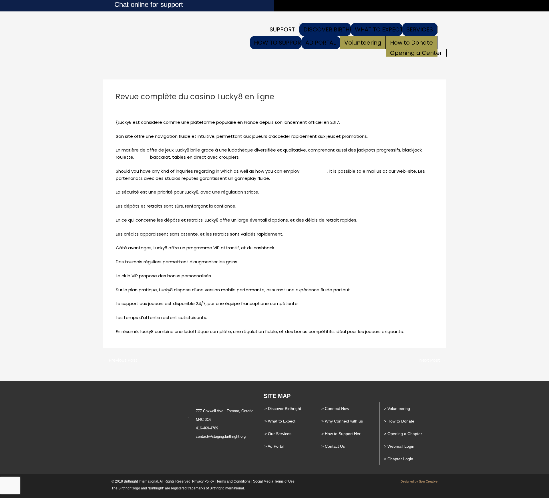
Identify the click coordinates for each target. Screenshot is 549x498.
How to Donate (411, 43)
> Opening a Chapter (403, 433)
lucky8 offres (314, 171)
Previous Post (121, 360)
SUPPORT (282, 29)
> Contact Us (333, 446)
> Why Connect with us (342, 421)
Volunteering (362, 43)
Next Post (432, 360)
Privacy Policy (203, 481)
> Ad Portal (274, 446)
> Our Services (277, 433)
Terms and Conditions (233, 481)
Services (419, 29)
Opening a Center (416, 53)
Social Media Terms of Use (274, 481)
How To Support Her (285, 42)
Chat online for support (148, 4)
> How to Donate (399, 421)
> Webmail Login (399, 446)
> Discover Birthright (282, 408)
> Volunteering (397, 408)
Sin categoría (133, 107)
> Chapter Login (398, 459)
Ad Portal (320, 42)
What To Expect (379, 29)
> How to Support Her (341, 433)
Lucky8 (142, 157)
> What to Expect (279, 421)
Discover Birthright (334, 29)
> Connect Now (335, 408)
